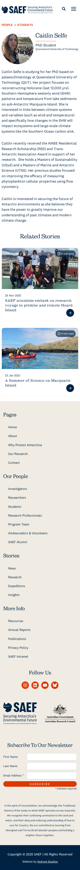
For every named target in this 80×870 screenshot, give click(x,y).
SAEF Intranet (18, 656)
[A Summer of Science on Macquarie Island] (40, 348)
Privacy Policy (18, 648)
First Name (10, 757)
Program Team (18, 524)
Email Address (13, 775)
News (12, 568)
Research (15, 577)
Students (25, 25)
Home (12, 427)
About (12, 436)
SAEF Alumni (17, 542)
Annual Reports (19, 630)
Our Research (18, 454)
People (7, 25)
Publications (17, 639)
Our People (15, 476)
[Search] (63, 8)
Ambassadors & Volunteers (28, 533)
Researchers (17, 497)
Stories (11, 555)
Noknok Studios (47, 861)
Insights (14, 595)
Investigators (17, 489)
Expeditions (16, 586)
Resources (15, 621)
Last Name (10, 766)
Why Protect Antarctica (25, 445)
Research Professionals (25, 515)
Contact (14, 462)
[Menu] (73, 9)
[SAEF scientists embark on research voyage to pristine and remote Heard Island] (40, 268)
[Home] (27, 9)
